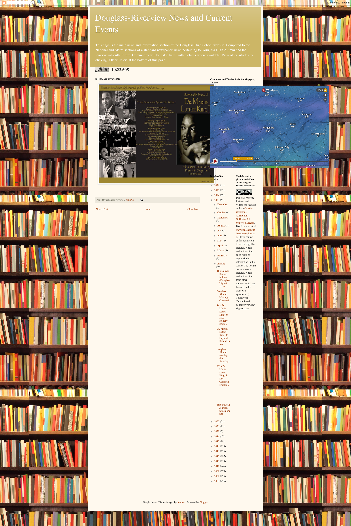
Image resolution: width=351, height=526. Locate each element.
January (221, 263)
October (221, 212)
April (220, 245)
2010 (217, 466)
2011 (217, 461)
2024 (217, 195)
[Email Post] (141, 199)
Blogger (204, 502)
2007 (217, 481)
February (222, 255)
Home (148, 209)
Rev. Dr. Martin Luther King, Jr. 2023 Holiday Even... (222, 314)
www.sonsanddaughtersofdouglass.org (245, 233)
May (220, 240)
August (221, 225)
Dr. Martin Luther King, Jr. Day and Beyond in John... (223, 336)
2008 (217, 476)
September (222, 217)
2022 (217, 421)
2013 (217, 451)
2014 (217, 446)
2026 (217, 185)
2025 (217, 190)
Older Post (192, 209)
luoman (181, 502)
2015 (217, 441)
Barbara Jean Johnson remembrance (223, 409)
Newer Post (102, 209)
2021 (217, 426)
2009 (217, 471)
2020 (217, 431)
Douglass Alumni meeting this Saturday (223, 355)
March (221, 250)
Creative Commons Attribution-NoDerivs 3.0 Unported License (245, 215)
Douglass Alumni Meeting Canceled (223, 295)
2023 (217, 200)
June (220, 235)
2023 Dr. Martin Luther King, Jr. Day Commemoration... (223, 375)
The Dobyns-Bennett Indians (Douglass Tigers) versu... (223, 278)
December (222, 204)
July (219, 230)
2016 (217, 436)
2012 (217, 456)
